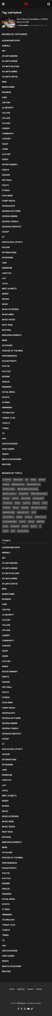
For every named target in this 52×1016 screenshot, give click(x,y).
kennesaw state (9, 521)
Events (5, 170)
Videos (5, 454)
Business (6, 92)
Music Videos (8, 320)
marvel (22, 521)
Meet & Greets (9, 289)
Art (4, 51)
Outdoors (7, 345)
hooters (28, 517)
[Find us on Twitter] (21, 1008)
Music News (8, 314)
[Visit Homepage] (26, 4)
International (9, 252)
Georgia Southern (11, 211)
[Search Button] (48, 4)
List (4, 278)
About (11, 989)
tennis (33, 526)
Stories (6, 402)
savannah (15, 526)
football (6, 508)
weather (6, 464)
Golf (33, 512)
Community (8, 133)
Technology (8, 413)
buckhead (26, 498)
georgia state (8, 512)
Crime (5, 149)
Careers (30, 989)
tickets (6, 423)
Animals (6, 46)
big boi (6, 498)
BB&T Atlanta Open (39, 494)
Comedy (6, 128)
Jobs (4, 263)
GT (3, 237)
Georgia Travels (10, 221)
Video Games (8, 449)
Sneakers (6, 387)
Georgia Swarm (9, 216)
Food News (7, 196)
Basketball (23, 494)
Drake (17, 503)
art (27, 480)
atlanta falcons (33, 484)
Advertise (20, 989)
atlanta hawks (8, 489)
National (6, 330)
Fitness (6, 190)
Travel (5, 428)
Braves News (8, 87)
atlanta (6, 484)
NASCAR (40, 521)
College (6, 113)
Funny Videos (8, 201)
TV (3, 433)
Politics (6, 371)
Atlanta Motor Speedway (28, 489)
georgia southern (39, 508)
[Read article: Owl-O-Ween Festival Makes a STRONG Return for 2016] (8, 22)
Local (5, 283)
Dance (5, 159)
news (5, 526)
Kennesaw (7, 268)
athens (42, 480)
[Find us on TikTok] (32, 1008)
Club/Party (8, 108)
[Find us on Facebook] (18, 1008)
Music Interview (10, 309)
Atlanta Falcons (10, 66)
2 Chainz (6, 480)
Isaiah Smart (40, 517)
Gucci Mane (8, 517)
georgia (25, 508)
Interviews (7, 258)
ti (40, 526)
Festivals (7, 180)
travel (5, 531)
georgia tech (23, 512)
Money (5, 294)
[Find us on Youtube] (28, 1008)
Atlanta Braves (10, 56)
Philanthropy (9, 361)
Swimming (7, 408)
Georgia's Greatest (11, 227)
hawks (19, 517)
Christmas (7, 503)
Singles (6, 382)
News (4, 340)
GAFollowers (23, 25)
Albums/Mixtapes (11, 41)
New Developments (11, 335)
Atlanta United (10, 77)
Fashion (6, 175)
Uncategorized (10, 444)
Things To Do (8, 418)
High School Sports (12, 242)
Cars (4, 97)
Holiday (6, 247)
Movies (5, 299)
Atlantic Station (9, 494)
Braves (15, 498)
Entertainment (10, 164)
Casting (6, 102)
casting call (38, 498)
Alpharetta (18, 480)
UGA (4, 438)
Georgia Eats (8, 206)
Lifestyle (6, 273)
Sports (6, 397)
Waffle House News (11, 459)
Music (5, 304)
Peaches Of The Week (12, 351)
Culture (6, 154)
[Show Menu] (3, 4)
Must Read (7, 325)
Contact (39, 989)
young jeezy (23, 531)
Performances (9, 356)
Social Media (8, 392)
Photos (6, 366)
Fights (5, 185)
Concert (6, 139)
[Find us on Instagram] (25, 1008)
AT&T (33, 480)
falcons (26, 503)
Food (45, 503)
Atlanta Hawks (9, 72)
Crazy (5, 144)
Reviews (6, 377)
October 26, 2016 (37, 25)
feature (36, 503)
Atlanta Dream (9, 61)
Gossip (5, 232)
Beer (4, 82)
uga (12, 531)
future (15, 508)
